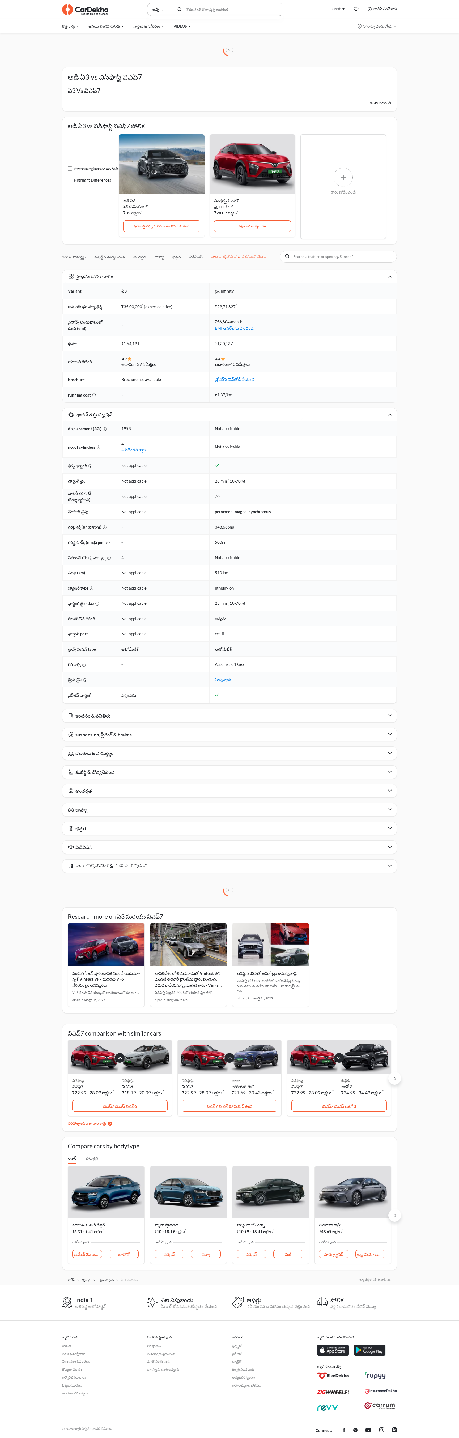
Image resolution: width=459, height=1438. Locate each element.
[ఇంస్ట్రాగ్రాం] (381, 1430)
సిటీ (288, 1254)
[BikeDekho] (333, 1375)
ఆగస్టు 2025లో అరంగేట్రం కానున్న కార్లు (267, 973)
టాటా (236, 1080)
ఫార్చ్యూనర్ (333, 1254)
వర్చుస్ (169, 1254)
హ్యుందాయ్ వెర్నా (251, 1224)
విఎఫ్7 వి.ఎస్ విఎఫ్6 (120, 1106)
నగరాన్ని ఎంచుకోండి (377, 26)
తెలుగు (336, 9)
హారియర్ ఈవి (243, 1086)
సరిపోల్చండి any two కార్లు (87, 1123)
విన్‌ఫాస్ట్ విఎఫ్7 (226, 200)
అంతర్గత (139, 257)
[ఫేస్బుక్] (344, 1430)
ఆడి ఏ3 (129, 200)
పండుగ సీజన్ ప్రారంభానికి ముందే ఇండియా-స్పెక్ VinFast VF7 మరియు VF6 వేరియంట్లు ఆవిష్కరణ (106, 979)
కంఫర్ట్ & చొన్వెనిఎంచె (109, 257)
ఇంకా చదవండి (380, 103)
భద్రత (176, 257)
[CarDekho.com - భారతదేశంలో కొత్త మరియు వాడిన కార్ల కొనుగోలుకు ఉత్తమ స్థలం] (85, 9)
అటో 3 (346, 1086)
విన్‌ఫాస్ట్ (128, 1080)
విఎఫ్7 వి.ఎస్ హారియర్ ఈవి (229, 1106)
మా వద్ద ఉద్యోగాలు (73, 1354)
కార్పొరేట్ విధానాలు (74, 1377)
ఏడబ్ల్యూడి (223, 679)
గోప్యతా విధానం (72, 1369)
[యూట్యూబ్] (368, 1430)
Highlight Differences (92, 180)
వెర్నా (206, 1254)
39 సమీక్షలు (146, 364)
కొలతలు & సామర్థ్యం (71, 257)
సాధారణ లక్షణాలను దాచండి (96, 168)
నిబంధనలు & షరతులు (76, 1361)
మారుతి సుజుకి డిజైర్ (88, 1224)
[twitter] (355, 1430)
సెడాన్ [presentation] (72, 1158)
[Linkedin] (394, 1430)
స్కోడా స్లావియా (166, 1224)
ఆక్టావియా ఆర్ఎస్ (371, 1254)
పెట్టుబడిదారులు (72, 1385)
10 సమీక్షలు (240, 364)
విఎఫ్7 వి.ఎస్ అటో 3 (339, 1106)
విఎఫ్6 (127, 1086)
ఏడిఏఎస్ (196, 257)
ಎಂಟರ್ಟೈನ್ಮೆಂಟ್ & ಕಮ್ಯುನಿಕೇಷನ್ (239, 257)
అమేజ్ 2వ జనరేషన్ (88, 1254)
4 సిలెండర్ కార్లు (133, 449)
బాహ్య (159, 257)
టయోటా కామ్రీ (330, 1224)
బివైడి (345, 1080)
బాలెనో (123, 1254)
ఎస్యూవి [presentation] (92, 1158)
